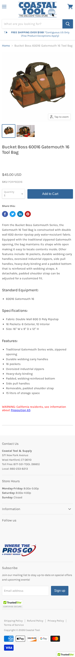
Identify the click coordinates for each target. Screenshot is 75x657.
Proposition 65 (20, 410)
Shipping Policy (13, 620)
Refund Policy (35, 620)
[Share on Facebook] (5, 214)
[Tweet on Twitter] (13, 214)
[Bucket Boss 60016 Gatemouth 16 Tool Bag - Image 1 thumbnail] (8, 131)
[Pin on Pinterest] (28, 214)
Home (6, 45)
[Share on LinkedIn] (20, 214)
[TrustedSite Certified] (12, 604)
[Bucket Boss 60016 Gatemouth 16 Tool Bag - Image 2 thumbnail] (25, 131)
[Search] (67, 23)
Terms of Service (14, 624)
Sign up (59, 590)
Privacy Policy (56, 620)
